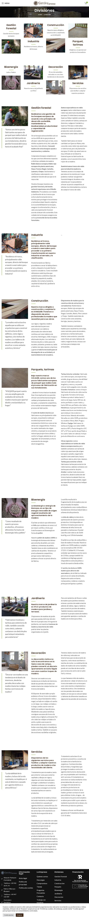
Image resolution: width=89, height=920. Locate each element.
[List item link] (27, 878)
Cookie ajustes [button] (8, 915)
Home (40, 14)
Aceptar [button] (19, 915)
